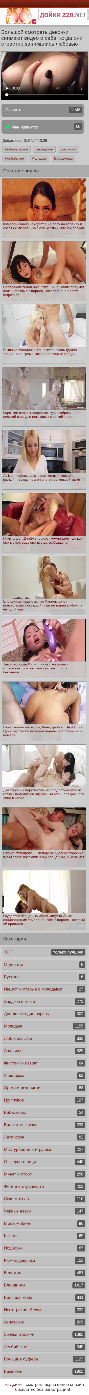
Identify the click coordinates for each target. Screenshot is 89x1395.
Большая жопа (43, 1297)
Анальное (43, 1050)
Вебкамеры (63, 158)
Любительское (16, 149)
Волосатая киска (43, 1124)
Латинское (43, 1137)
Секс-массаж (43, 1198)
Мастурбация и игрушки (43, 1149)
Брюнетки (68, 149)
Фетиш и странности (43, 1186)
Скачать (43, 110)
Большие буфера (43, 1359)
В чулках (43, 1272)
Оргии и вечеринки (43, 1087)
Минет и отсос (43, 1174)
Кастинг (43, 1235)
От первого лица (43, 1161)
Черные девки (43, 1211)
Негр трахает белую (43, 1309)
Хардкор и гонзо (43, 1001)
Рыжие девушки (43, 1260)
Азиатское (43, 1322)
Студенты (43, 964)
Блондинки (44, 149)
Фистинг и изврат (43, 1063)
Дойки (16, 1384)
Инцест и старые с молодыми (43, 989)
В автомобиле (43, 1223)
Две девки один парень (43, 1013)
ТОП (43, 952)
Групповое (43, 1100)
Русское (43, 976)
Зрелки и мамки (43, 1334)
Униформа (43, 1075)
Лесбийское (14, 158)
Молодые (39, 158)
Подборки (43, 1248)
